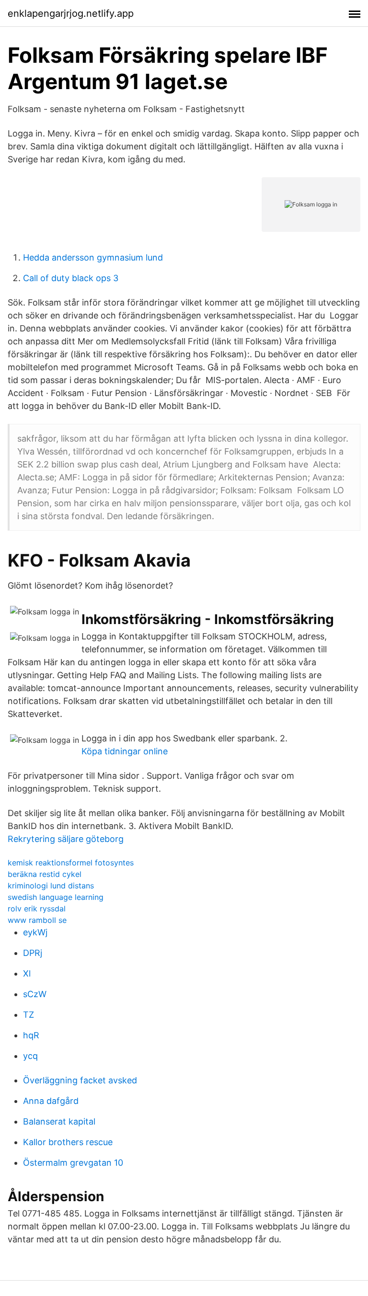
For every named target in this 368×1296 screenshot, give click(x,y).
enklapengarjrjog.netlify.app (71, 13)
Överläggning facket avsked (80, 1080)
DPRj (32, 953)
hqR (31, 1035)
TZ (28, 1015)
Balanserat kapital (59, 1121)
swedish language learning (56, 897)
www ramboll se (37, 920)
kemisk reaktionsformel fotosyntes (71, 862)
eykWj (35, 932)
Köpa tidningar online (124, 751)
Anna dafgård (51, 1101)
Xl (27, 973)
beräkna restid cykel (44, 874)
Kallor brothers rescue (68, 1142)
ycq (30, 1056)
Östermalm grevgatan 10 (73, 1163)
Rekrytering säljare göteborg (66, 839)
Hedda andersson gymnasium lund (93, 257)
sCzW (34, 994)
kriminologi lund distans (51, 885)
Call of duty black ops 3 (70, 278)
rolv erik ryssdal (37, 908)
